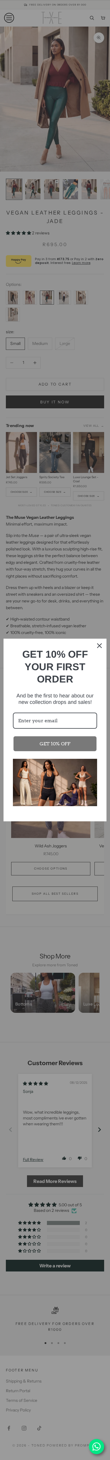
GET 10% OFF (55, 744)
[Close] (99, 646)
